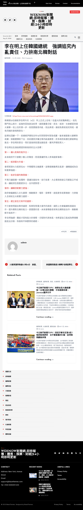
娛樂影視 (34, 36)
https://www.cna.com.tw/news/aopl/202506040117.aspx (33, 116)
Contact (65, 3)
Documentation (75, 3)
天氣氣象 (8, 391)
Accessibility (61, 479)
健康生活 (19, 39)
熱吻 (6, 415)
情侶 (51, 282)
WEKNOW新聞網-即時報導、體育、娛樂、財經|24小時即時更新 (41, 21)
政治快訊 (29, 39)
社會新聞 (39, 39)
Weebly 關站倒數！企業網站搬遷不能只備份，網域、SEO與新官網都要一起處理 (46, 474)
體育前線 (55, 36)
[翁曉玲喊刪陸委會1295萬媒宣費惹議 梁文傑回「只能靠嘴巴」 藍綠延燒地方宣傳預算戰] (33, 490)
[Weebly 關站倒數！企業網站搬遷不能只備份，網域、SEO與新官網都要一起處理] (33, 475)
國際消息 (64, 36)
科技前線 (8, 429)
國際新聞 (7, 58)
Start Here (49, 3)
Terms (59, 475)
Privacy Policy (62, 471)
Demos (57, 3)
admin (24, 243)
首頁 (16, 36)
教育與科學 (44, 36)
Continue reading (44, 317)
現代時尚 (8, 419)
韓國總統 (74, 231)
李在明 (64, 231)
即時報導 (24, 36)
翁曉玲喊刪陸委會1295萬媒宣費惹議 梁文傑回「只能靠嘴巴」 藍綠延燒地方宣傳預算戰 (46, 488)
